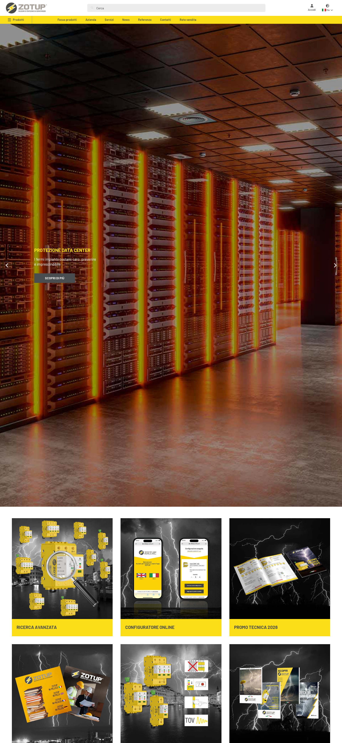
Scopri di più (54, 275)
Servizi (109, 19)
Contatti (165, 19)
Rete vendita (188, 19)
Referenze (145, 19)
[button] (327, 8)
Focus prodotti (67, 19)
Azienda (91, 19)
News (126, 19)
